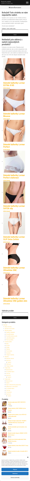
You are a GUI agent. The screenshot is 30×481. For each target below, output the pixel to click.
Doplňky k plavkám (10, 332)
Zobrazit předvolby (15, 477)
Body (7, 343)
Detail (8, 88)
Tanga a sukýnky (10, 354)
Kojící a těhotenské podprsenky (13, 384)
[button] (28, 457)
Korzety (8, 345)
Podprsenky (7, 368)
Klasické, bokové (10, 358)
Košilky (7, 347)
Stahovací (8, 364)
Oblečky (8, 349)
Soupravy (8, 353)
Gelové (7, 383)
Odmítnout (15, 473)
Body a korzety (8, 326)
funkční (9, 362)
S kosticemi (9, 392)
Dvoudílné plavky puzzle (11, 336)
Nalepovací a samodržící (12, 386)
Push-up (8, 373)
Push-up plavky (9, 339)
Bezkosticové (9, 369)
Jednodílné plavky (10, 338)
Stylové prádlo (6, 2)
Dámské (5, 325)
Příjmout (15, 469)
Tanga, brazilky (9, 366)
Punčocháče (9, 351)
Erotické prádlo (8, 341)
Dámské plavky (8, 330)
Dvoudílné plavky (10, 334)
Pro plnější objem (10, 371)
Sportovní (8, 360)
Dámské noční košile (9, 328)
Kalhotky (7, 356)
